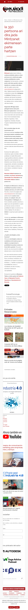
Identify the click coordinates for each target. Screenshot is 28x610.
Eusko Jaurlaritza (16, 175)
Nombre (3, 528)
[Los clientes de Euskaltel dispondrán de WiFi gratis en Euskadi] (14, 323)
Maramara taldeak (9, 173)
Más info (11, 607)
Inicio (10, 591)
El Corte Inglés (4, 424)
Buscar (22, 1)
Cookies (22, 594)
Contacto (11, 593)
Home (5, 20)
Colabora (19, 593)
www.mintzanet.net (9, 89)
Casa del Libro (4, 421)
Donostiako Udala (9, 179)
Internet (9, 20)
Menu (10, 1)
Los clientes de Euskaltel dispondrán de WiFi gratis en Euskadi (13, 328)
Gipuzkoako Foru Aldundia (11, 177)
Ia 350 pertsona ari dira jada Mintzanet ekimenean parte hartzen (13, 39)
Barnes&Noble (4, 420)
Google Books (4, 418)
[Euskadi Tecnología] (13, 12)
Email (3, 534)
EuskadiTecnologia (12, 56)
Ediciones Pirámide (5, 426)
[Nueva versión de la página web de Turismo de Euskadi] (14, 357)
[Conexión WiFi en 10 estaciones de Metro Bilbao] (14, 341)
